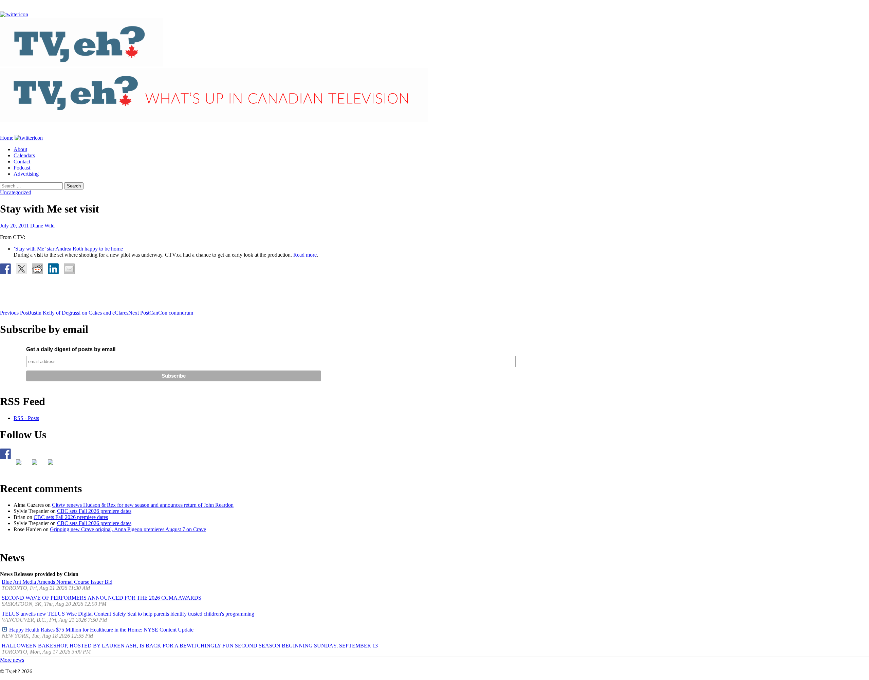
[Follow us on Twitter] (21, 464)
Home (6, 138)
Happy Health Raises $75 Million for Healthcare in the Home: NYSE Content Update (101, 630)
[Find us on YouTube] (37, 464)
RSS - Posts (26, 418)
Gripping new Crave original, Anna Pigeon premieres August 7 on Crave (128, 529)
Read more (305, 255)
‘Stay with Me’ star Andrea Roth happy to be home (68, 249)
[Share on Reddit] (37, 268)
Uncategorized (15, 192)
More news (12, 660)
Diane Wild (42, 225)
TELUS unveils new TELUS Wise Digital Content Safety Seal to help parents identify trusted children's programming (128, 614)
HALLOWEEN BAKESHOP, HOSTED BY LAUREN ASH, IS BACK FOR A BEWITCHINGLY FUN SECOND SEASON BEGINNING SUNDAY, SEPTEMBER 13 (190, 645)
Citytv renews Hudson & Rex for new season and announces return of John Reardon (143, 505)
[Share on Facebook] (5, 268)
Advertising (26, 174)
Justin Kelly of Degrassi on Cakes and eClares (64, 313)
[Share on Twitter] (21, 268)
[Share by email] (69, 268)
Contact (22, 161)
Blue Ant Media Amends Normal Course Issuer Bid (57, 582)
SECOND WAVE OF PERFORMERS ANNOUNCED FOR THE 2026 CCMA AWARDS (101, 598)
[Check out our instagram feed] (53, 464)
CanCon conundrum (160, 313)
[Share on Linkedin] (53, 268)
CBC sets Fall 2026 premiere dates (94, 511)
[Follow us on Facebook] (5, 453)
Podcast (22, 168)
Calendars (24, 155)
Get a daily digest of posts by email (70, 349)
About (20, 149)
